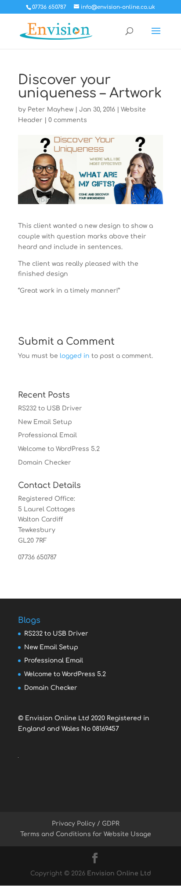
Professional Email (47, 435)
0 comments (67, 120)
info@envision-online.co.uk (61, 568)
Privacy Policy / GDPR (85, 823)
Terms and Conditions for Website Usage (85, 834)
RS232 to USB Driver (50, 408)
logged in (75, 356)
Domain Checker (44, 462)
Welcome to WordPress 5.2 (59, 449)
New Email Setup (45, 422)
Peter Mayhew (50, 109)
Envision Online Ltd (119, 873)
